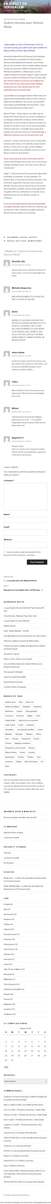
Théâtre (30, 757)
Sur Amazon (9, 863)
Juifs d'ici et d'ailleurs (12, 969)
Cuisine (19, 711)
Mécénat (7, 974)
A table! (7, 904)
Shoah (22, 752)
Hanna (6, 1115)
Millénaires (8, 979)
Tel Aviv (20, 757)
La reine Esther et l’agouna (15, 687)
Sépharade (9, 757)
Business (37, 707)
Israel (20, 725)
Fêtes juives (9, 944)
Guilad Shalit (10, 720)
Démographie (31, 711)
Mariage (8, 734)
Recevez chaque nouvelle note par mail (20, 817)
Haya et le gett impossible (15, 677)
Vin (42, 762)
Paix (7, 739)
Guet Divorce (9, 949)
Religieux (8, 1004)
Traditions (8, 1014)
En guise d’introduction (27, 1133)
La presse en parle (11, 838)
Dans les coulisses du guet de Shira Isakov (21, 641)
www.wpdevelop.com (42, 1202)
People (24, 237)
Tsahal (18, 762)
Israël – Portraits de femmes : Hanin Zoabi (27, 1110)
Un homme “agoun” (12, 654)
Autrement (13, 237)
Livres (40, 730)
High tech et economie (28, 720)
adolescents (10, 702)
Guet (38, 716)
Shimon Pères (35, 241)
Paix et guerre (10, 984)
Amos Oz (29, 702)
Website (8, 540)
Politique (21, 241)
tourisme (9, 762)
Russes (31, 748)
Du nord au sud (10, 934)
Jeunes (7, 964)
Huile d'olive (10, 725)
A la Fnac (7, 853)
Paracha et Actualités (13, 989)
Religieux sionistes (22, 743)
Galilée (30, 716)
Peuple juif (26, 739)
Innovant (7, 959)
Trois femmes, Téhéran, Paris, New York (20, 616)
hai (5, 1166)
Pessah (15, 739)
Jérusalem (9, 730)
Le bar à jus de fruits (22, 1146)
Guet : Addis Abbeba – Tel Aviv (16, 631)
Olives (38, 734)
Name (7, 514)
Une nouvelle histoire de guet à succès (29, 1151)
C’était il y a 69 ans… (21, 1156)
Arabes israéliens (12, 707)
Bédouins (9, 711)
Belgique (26, 707)
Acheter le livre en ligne (13, 832)
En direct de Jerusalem (15, 5)
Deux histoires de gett (13, 682)
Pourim (36, 739)
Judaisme (30, 725)
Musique (19, 734)
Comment (9, 481)
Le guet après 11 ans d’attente (17, 621)
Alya (21, 702)
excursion (9, 716)
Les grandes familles (25, 730)
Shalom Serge (9, 626)
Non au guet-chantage (13, 672)
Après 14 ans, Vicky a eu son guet (18, 659)
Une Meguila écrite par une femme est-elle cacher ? (25, 636)
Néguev (29, 734)
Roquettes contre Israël (15, 748)
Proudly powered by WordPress (17, 1195)
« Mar (6, 1067)
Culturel (7, 929)
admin (22, 19)
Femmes (20, 716)
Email (7, 527)
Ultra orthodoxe (31, 762)
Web (7, 766)
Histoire (7, 954)
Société (33, 237)
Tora (38, 757)
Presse (8, 743)
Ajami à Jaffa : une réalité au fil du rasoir (27, 1105)
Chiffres (7, 924)
